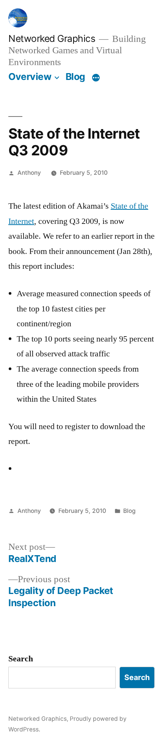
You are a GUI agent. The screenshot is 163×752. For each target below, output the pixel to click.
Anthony (29, 172)
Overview (29, 76)
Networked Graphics (51, 38)
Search (20, 658)
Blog (75, 76)
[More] (95, 78)
